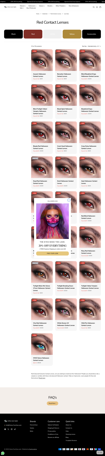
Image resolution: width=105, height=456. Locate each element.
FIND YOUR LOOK (52, 253)
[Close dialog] (68, 200)
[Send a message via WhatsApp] (3, 453)
